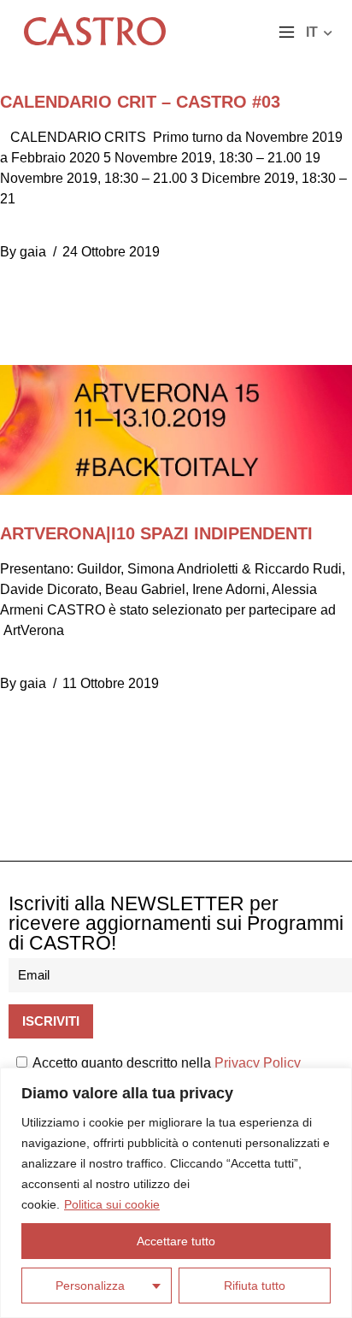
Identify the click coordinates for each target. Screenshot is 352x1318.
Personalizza (90, 1285)
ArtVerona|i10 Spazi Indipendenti (156, 533)
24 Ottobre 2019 (111, 251)
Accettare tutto (176, 1241)
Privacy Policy (257, 1063)
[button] (287, 33)
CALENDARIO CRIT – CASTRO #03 (140, 101)
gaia (33, 251)
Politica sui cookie (112, 1204)
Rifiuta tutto (254, 1285)
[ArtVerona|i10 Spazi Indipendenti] (176, 430)
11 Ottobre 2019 (110, 683)
